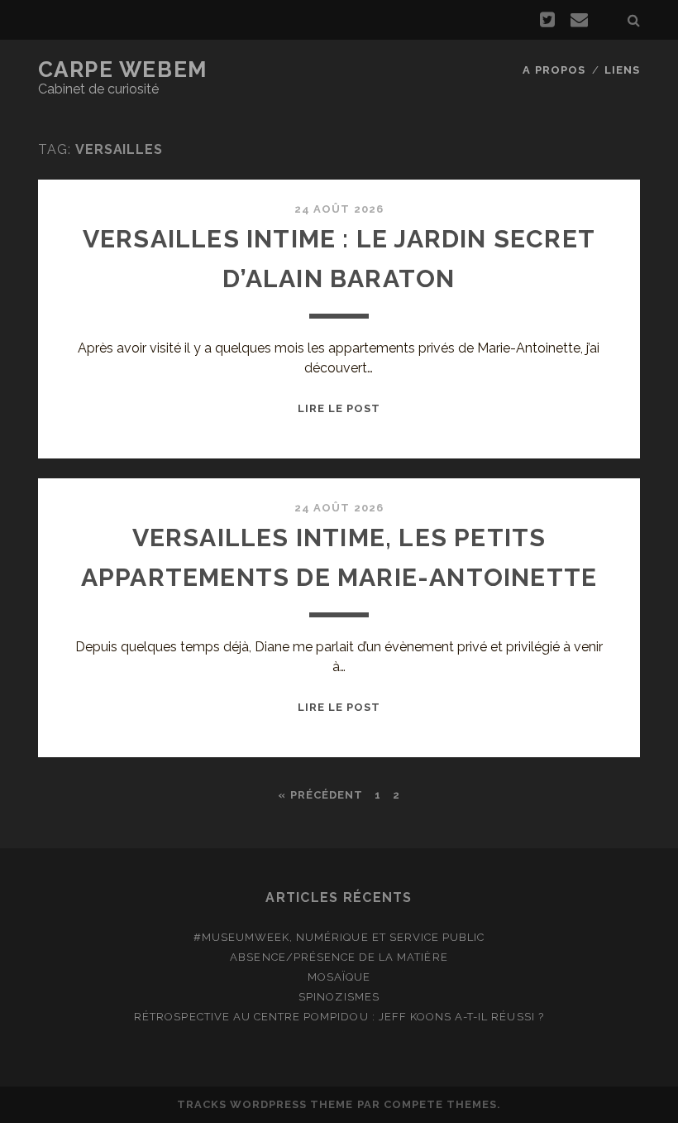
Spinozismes (338, 997)
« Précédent (320, 795)
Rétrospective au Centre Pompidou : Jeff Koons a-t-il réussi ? (338, 1016)
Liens (622, 70)
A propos (554, 70)
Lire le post (339, 408)
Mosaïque (339, 977)
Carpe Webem (123, 69)
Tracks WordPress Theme (265, 1104)
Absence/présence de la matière (338, 957)
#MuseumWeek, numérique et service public (339, 937)
